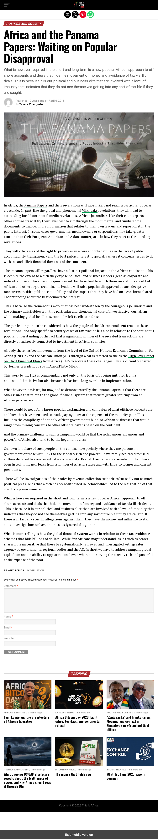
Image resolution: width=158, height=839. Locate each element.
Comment (11, 586)
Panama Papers (35, 205)
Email (8, 627)
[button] (7, 5)
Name (8, 616)
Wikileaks (89, 210)
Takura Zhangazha (31, 104)
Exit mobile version (79, 834)
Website (9, 638)
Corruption (36, 570)
